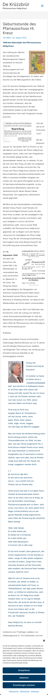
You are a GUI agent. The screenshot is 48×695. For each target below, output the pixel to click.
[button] (44, 640)
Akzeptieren (24, 670)
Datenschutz (14, 691)
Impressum (35, 691)
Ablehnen (24, 677)
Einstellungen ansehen (24, 685)
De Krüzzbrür (16, 4)
